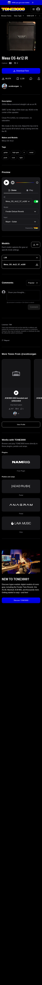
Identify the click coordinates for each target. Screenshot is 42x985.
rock (13, 157)
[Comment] (31, 78)
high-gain (15, 152)
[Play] (6, 182)
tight (21, 157)
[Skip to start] (12, 182)
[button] (21, 2)
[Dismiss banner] (32, 2)
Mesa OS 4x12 (8, 141)
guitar (6, 152)
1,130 (22, 79)
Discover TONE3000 (21, 600)
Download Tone (22, 71)
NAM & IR (30, 16)
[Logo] (13, 9)
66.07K (8, 79)
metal (31, 152)
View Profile (21, 424)
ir (24, 152)
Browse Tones (6, 16)
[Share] (39, 78)
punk (5, 157)
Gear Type (18, 16)
